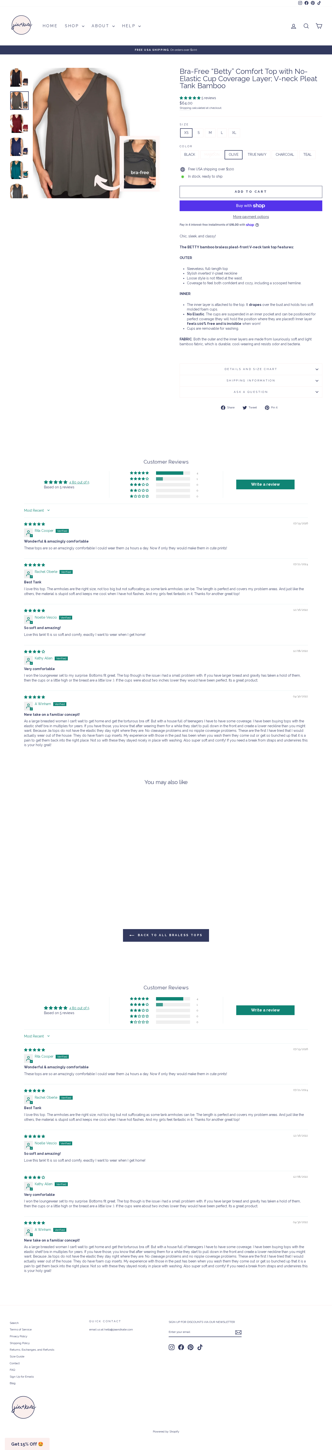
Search (14, 1323)
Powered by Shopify (166, 1431)
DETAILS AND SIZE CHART (251, 369)
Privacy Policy (18, 1336)
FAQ (12, 1370)
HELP (129, 26)
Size (184, 124)
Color (186, 146)
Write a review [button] (265, 484)
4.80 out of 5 (79, 482)
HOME (50, 26)
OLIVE (233, 154)
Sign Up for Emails (22, 1376)
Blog (13, 1383)
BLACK (189, 154)
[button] (190, 98)
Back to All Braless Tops (169, 935)
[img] (34, 524)
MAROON (211, 154)
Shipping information (251, 380)
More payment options (251, 217)
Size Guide (17, 1356)
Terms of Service (21, 1329)
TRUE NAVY (257, 154)
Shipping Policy (20, 1343)
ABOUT (101, 26)
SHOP (73, 26)
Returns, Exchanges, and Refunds (32, 1349)
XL (234, 133)
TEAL (307, 154)
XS (186, 133)
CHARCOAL (285, 154)
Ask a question (251, 392)
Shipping (185, 108)
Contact (15, 1363)
